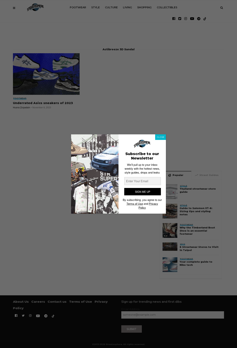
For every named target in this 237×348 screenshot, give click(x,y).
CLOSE (160, 137)
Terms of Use (134, 204)
